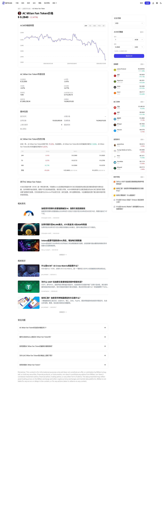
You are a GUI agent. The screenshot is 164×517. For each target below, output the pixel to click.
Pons (118, 156)
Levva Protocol (121, 69)
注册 (147, 3)
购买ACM (129, 56)
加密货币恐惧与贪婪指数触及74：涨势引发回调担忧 (63, 208)
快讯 (22, 3)
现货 (28, 3)
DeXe (118, 86)
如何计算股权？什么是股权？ (126, 195)
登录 (141, 3)
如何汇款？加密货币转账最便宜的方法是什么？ (61, 298)
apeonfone (120, 144)
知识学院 (47, 3)
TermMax (120, 161)
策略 (40, 3)
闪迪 (118, 106)
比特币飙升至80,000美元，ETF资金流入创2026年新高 (64, 224)
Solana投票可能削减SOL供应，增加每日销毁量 (61, 240)
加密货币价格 (26, 8)
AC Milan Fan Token (38, 8)
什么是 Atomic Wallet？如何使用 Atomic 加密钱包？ (130, 208)
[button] (153, 3)
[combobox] (129, 23)
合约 (34, 3)
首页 (19, 8)
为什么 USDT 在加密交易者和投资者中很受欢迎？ (62, 282)
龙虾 (118, 75)
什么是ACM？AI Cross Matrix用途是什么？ (60, 265)
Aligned (119, 167)
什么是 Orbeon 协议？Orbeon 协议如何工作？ (130, 201)
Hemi (118, 92)
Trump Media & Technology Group (124, 150)
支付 (115, 37)
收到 (115, 44)
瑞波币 (119, 118)
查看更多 (62, 255)
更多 (54, 3)
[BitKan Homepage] (7, 3)
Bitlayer (119, 124)
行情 (17, 3)
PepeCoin (120, 80)
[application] (63, 48)
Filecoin (119, 130)
